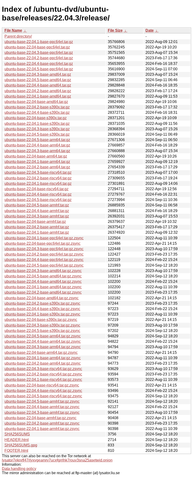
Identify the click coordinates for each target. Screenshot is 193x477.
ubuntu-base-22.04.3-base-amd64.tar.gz (37, 74)
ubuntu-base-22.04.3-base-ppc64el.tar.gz (38, 53)
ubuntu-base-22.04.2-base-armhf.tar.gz (36, 227)
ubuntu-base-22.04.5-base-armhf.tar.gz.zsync (42, 401)
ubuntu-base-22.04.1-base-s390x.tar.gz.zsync (42, 314)
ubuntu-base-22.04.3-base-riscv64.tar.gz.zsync (43, 369)
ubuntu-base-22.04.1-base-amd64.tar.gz (37, 96)
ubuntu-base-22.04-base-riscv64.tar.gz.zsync (41, 385)
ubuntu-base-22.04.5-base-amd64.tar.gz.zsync (43, 276)
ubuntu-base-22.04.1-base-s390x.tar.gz (37, 124)
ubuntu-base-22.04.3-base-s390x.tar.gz (37, 129)
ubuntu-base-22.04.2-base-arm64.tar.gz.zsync (42, 363)
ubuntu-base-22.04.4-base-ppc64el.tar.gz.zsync (44, 260)
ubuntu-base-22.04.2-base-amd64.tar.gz (37, 91)
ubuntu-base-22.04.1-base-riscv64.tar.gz (38, 183)
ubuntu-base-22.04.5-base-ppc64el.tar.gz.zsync (44, 265)
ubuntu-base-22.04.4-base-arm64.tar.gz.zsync (42, 341)
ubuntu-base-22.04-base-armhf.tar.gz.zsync (40, 418)
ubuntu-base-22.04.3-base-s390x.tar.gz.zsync (42, 325)
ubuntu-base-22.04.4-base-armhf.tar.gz (36, 211)
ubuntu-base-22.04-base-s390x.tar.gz (35, 118)
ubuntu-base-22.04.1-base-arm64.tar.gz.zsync (42, 358)
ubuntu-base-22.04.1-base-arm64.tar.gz (37, 162)
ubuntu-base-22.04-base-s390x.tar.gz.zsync (40, 320)
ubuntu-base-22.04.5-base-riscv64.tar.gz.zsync (43, 396)
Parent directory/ (18, 36)
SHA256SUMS (17, 434)
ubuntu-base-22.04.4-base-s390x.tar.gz (37, 112)
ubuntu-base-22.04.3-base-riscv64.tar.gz (38, 172)
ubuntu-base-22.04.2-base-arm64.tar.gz (37, 167)
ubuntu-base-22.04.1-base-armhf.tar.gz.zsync (42, 429)
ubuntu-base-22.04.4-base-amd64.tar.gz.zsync (43, 282)
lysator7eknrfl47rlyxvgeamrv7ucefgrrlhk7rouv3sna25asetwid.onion (57, 460)
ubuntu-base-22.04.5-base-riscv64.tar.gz (38, 200)
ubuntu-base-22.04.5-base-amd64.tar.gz (37, 80)
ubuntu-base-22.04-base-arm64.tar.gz (35, 156)
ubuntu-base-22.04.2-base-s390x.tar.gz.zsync (42, 303)
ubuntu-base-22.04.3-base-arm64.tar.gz (37, 151)
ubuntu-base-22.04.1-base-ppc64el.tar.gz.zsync (44, 238)
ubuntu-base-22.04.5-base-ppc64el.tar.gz (38, 69)
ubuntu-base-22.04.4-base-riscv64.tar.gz (38, 194)
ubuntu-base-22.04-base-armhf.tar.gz (35, 222)
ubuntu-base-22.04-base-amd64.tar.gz (36, 102)
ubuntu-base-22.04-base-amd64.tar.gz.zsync (41, 298)
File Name (13, 30)
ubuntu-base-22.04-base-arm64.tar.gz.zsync (41, 353)
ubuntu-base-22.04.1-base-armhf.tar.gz (36, 232)
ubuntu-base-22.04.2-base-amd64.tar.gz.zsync (43, 292)
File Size (115, 30)
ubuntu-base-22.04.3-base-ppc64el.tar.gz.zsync (44, 249)
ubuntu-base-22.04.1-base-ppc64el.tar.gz (38, 42)
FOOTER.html (16, 451)
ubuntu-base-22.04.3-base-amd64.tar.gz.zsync (43, 271)
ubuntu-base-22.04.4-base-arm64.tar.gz (37, 145)
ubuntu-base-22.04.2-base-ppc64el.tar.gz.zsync (44, 254)
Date (149, 30)
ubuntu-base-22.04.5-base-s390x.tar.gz (37, 134)
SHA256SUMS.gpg (20, 445)
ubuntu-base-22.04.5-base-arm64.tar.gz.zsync (42, 336)
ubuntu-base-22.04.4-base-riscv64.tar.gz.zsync (43, 391)
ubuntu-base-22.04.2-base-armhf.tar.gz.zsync (42, 423)
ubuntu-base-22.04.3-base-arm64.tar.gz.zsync (42, 347)
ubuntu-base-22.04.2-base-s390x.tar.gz (37, 107)
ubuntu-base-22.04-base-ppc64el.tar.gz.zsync (42, 243)
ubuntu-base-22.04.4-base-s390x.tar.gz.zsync (42, 309)
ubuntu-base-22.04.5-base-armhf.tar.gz (36, 205)
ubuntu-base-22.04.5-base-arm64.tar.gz (37, 140)
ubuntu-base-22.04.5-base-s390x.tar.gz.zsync (42, 331)
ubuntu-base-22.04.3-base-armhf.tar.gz (36, 216)
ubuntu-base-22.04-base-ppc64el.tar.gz (37, 47)
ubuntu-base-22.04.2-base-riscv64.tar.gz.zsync (43, 374)
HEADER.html (16, 440)
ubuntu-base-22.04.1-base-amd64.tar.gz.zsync (43, 287)
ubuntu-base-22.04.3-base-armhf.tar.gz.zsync (42, 412)
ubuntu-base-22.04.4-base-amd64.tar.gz (37, 85)
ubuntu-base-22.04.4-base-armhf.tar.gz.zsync (42, 407)
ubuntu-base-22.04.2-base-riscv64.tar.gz (38, 178)
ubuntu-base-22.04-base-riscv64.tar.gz (36, 189)
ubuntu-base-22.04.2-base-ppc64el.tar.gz (38, 58)
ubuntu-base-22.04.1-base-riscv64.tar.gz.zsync (43, 380)
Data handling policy (19, 469)
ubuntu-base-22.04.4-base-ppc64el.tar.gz (38, 64)
